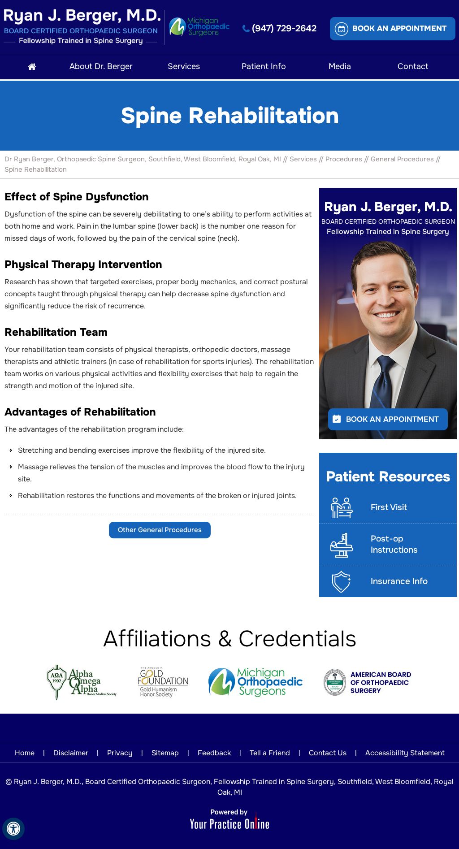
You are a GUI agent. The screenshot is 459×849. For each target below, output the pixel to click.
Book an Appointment (399, 28)
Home (25, 753)
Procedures (343, 159)
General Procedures (402, 159)
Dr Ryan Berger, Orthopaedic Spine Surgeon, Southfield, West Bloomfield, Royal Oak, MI (142, 159)
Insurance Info (399, 581)
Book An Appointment (392, 419)
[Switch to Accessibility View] (13, 829)
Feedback (214, 753)
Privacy (120, 753)
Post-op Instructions (394, 544)
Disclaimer (70, 753)
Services (303, 159)
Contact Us (327, 753)
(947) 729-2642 (284, 28)
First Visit (389, 507)
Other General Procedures (160, 529)
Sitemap (165, 753)
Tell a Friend (270, 753)
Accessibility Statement (405, 753)
